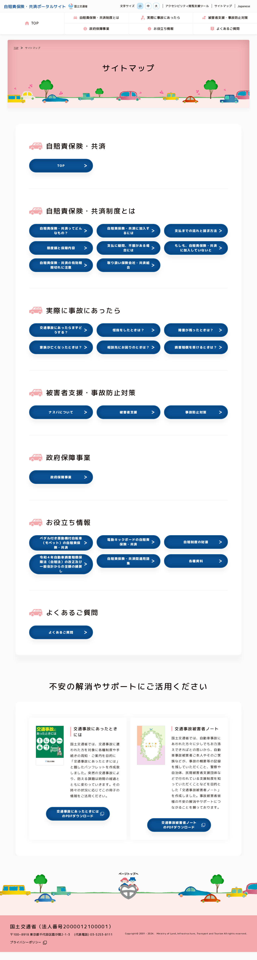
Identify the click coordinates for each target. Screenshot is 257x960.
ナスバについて (61, 412)
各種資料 (196, 561)
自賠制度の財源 (196, 542)
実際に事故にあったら (163, 17)
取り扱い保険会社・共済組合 (128, 265)
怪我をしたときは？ (128, 330)
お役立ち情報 (163, 28)
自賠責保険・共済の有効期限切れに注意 (61, 265)
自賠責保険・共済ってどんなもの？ (61, 230)
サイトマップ (223, 6)
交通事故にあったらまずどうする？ (61, 329)
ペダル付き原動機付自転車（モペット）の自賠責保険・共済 (61, 543)
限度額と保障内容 (61, 248)
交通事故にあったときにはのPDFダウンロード (78, 813)
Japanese (244, 6)
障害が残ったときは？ (196, 330)
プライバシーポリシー (25, 942)
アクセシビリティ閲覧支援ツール (187, 6)
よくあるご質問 (228, 28)
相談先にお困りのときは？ (128, 347)
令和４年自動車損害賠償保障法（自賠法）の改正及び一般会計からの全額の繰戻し (61, 564)
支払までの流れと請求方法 (196, 230)
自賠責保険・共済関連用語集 (128, 560)
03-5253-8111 (101, 934)
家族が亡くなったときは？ (61, 347)
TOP (35, 23)
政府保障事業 (99, 28)
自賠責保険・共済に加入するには (128, 230)
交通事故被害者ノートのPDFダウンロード (179, 824)
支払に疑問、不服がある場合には (128, 247)
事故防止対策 (196, 412)
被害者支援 (128, 412)
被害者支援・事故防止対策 (228, 17)
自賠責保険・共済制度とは (99, 17)
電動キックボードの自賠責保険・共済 (128, 541)
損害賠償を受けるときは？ (196, 347)
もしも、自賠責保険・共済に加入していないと (196, 247)
